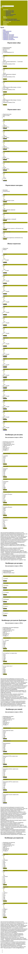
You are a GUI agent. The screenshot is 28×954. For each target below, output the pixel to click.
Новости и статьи (7, 21)
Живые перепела (9, 15)
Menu (2, 7)
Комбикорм (8, 13)
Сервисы (5, 17)
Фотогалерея (6, 22)
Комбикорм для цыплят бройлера (10, 37)
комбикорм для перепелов (9, 39)
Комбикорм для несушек (8, 34)
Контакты (5, 24)
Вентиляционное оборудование (13, 20)
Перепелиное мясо (10, 11)
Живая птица (6, 33)
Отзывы (5, 23)
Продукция (5, 9)
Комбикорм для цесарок (8, 35)
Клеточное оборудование (11, 19)
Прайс (4, 16)
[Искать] (1, 6)
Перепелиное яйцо (10, 10)
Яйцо (4, 29)
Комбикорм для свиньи (8, 38)
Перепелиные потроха (11, 14)
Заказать (5, 66)
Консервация (6, 32)
